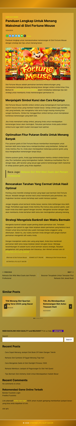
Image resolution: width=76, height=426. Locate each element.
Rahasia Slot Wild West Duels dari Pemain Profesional (19, 275)
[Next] (70, 306)
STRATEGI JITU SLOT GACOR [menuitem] (25, 90)
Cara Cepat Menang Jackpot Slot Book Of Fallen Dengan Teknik (30, 352)
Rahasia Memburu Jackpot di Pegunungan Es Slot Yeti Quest (29, 369)
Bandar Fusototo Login (11, 393)
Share (29, 36)
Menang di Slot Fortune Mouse (56, 257)
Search (5, 336)
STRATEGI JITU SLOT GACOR (16, 261)
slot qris (5, 409)
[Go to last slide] (5, 306)
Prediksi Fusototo (9, 395)
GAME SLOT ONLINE (12, 17)
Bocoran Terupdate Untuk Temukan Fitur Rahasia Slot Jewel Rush (57, 275)
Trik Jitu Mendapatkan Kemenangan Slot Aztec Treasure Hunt (54, 304)
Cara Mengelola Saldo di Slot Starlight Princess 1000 (26, 363)
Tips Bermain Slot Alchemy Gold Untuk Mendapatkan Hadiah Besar (31, 374)
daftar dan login (20, 401)
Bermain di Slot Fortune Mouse (16, 257)
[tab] (34, 318)
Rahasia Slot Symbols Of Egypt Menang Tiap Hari (24, 358)
